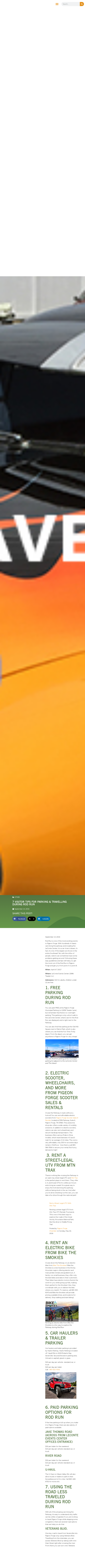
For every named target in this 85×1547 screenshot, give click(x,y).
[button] (57, 4)
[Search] (82, 4)
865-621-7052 (54, 1370)
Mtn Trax (74, 1178)
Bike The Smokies (59, 1265)
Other (17, 897)
